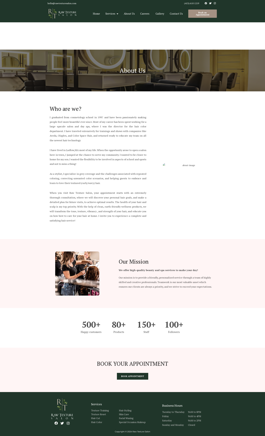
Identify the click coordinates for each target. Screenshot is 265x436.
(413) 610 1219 (191, 3)
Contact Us (176, 13)
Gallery (160, 13)
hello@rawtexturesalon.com (62, 3)
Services (110, 13)
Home (96, 13)
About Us (129, 13)
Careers (145, 13)
